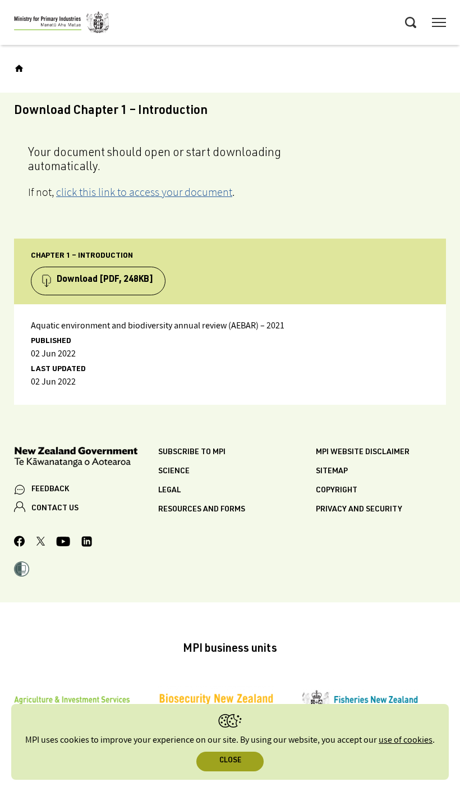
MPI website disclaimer (363, 452)
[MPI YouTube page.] (63, 543)
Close (230, 761)
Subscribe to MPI (192, 452)
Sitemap (332, 471)
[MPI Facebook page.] (19, 543)
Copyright (336, 491)
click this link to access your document (144, 192)
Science (174, 471)
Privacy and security (359, 510)
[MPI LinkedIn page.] (86, 543)
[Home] (19, 68)
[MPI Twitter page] (40, 543)
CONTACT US (55, 509)
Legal (169, 491)
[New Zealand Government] (86, 459)
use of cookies (406, 740)
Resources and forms (201, 510)
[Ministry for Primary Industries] (61, 24)
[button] (21, 570)
